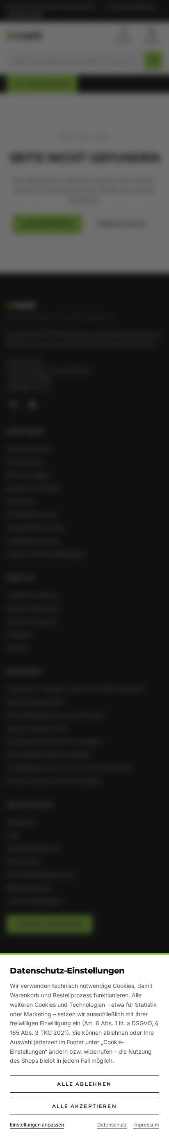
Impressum (146, 1125)
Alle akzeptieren (84, 1106)
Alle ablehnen (84, 1084)
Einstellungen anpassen (37, 1125)
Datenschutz (112, 1125)
